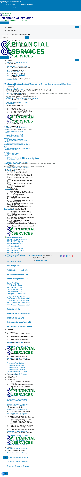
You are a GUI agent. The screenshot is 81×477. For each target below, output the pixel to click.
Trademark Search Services (20, 359)
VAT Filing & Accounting (18, 192)
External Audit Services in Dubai (21, 118)
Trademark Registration (18, 353)
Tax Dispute (14, 197)
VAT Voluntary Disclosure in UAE (22, 217)
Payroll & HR (12, 377)
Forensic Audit (15, 126)
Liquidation (12, 379)
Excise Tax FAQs (16, 203)
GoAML (11, 329)
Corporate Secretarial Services (21, 423)
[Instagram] (64, 256)
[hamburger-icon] (77, 27)
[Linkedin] (67, 256)
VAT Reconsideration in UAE (20, 223)
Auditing (11, 105)
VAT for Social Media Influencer (21, 183)
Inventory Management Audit (20, 115)
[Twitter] (13, 7)
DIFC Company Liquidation (20, 384)
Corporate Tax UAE (17, 220)
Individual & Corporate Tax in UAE (22, 226)
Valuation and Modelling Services (22, 417)
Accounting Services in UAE (20, 35)
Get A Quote (4, 22)
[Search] (27, 37)
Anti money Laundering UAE (20, 333)
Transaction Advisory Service (20, 420)
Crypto (10, 447)
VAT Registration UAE (18, 169)
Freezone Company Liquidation (21, 389)
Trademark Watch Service (19, 356)
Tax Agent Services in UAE (19, 212)
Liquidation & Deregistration (20, 387)
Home (10, 27)
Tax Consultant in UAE (18, 209)
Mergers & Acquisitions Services (21, 425)
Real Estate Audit (16, 105)
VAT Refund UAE (16, 206)
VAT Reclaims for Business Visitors (19, 230)
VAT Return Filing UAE (18, 172)
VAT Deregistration (17, 194)
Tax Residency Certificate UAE (21, 214)
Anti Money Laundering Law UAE (22, 336)
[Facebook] (61, 256)
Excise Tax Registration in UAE (21, 180)
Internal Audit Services (18, 112)
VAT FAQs (14, 189)
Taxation (11, 170)
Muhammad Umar (41, 260)
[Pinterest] (15, 7)
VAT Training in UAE (17, 186)
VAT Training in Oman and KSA (21, 200)
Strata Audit (14, 121)
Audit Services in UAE (18, 109)
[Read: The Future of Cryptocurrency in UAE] (37, 84)
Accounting (12, 30)
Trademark (12, 349)
